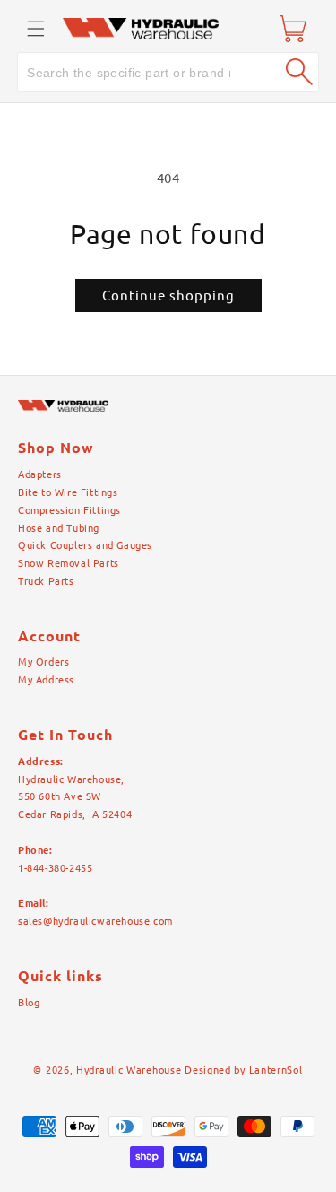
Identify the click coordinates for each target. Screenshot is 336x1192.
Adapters (40, 474)
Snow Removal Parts (68, 563)
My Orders (43, 662)
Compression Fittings (69, 510)
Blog (28, 1002)
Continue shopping (168, 295)
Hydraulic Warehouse (128, 1070)
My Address (46, 679)
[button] (36, 28)
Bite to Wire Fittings (68, 492)
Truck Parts (46, 581)
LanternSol (276, 1070)
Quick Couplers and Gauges (85, 545)
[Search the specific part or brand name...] (299, 71)
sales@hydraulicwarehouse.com (95, 921)
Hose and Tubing (58, 528)
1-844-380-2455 (55, 868)
